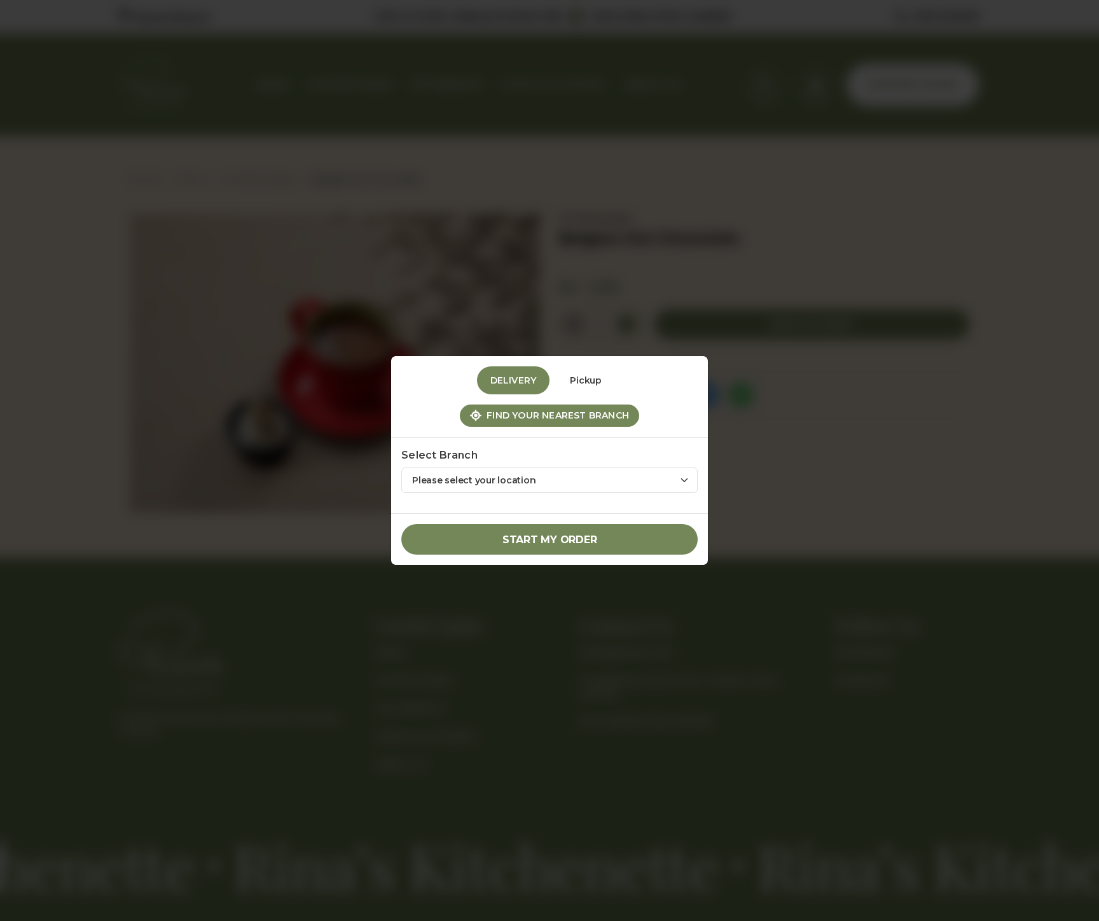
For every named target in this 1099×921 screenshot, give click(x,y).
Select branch (439, 455)
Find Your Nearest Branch (555, 415)
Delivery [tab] (513, 380)
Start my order (549, 540)
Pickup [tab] (586, 380)
